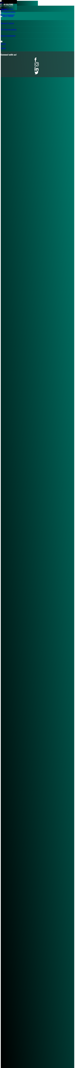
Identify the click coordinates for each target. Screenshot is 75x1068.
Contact (3, 48)
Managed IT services (7, 9)
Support (2, 2)
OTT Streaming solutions (8, 12)
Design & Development (8, 15)
